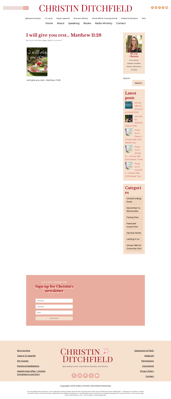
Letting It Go (133, 239)
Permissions (147, 361)
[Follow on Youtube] (166, 7)
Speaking (74, 23)
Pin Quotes (22, 361)
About (60, 23)
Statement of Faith (144, 350)
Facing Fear (133, 217)
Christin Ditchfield (34, 40)
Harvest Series (134, 233)
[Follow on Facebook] (152, 7)
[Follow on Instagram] (156, 7)
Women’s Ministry (81, 18)
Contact (121, 23)
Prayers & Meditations (28, 366)
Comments (148, 366)
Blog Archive (23, 350)
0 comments (57, 40)
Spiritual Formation (33, 18)
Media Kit (149, 356)
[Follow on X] (163, 7)
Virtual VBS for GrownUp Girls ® (104, 18)
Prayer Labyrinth (63, 18)
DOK (144, 18)
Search (126, 78)
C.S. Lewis (49, 18)
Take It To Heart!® (26, 356)
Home (49, 23)
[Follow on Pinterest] (159, 7)
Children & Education (129, 18)
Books (87, 23)
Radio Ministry (103, 23)
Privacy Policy (147, 371)
